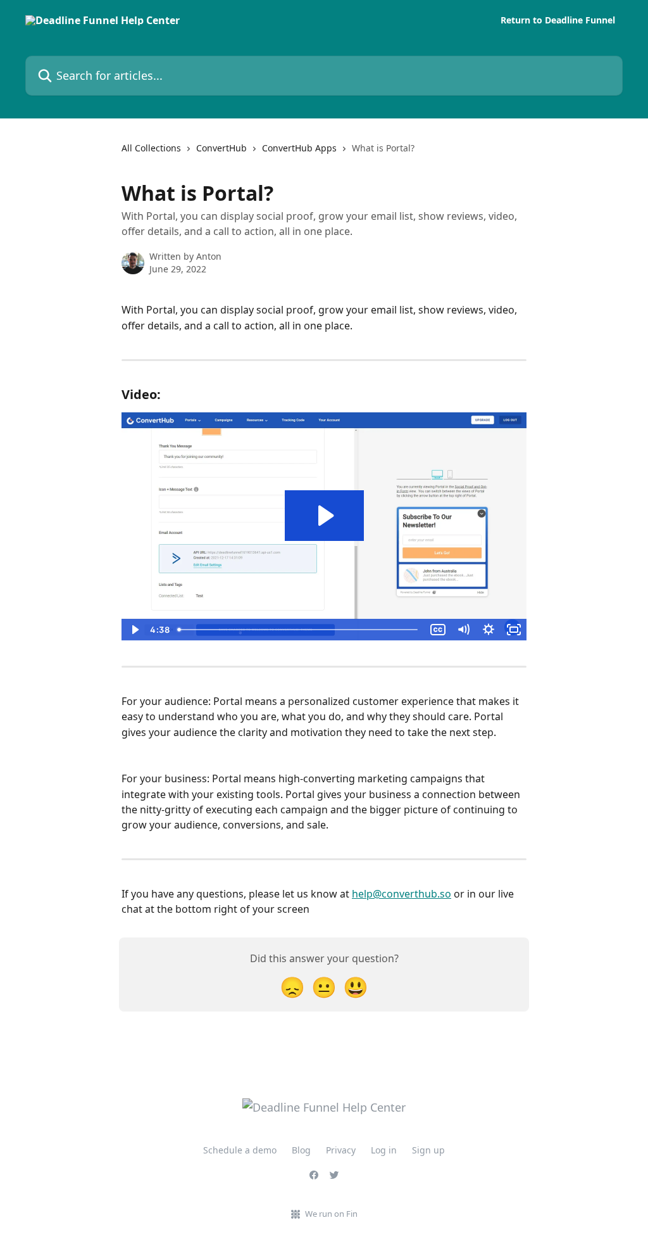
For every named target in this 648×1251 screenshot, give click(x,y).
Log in (384, 1150)
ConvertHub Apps (299, 148)
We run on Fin (331, 1213)
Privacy (341, 1150)
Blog (301, 1150)
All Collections (151, 148)
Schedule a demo (240, 1150)
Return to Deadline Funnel (558, 20)
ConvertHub (221, 148)
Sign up (428, 1150)
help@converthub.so (401, 894)
